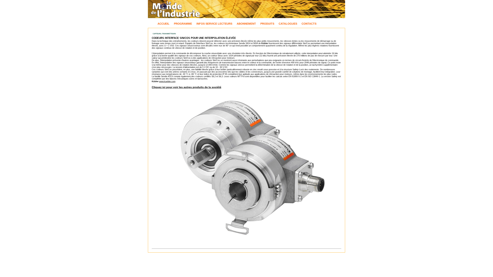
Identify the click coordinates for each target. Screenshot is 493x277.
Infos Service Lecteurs (214, 23)
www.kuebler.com (167, 81)
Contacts (309, 23)
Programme (183, 23)
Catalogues (288, 23)
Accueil (163, 23)
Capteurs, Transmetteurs (164, 34)
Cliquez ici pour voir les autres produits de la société (186, 87)
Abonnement (246, 23)
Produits (267, 23)
